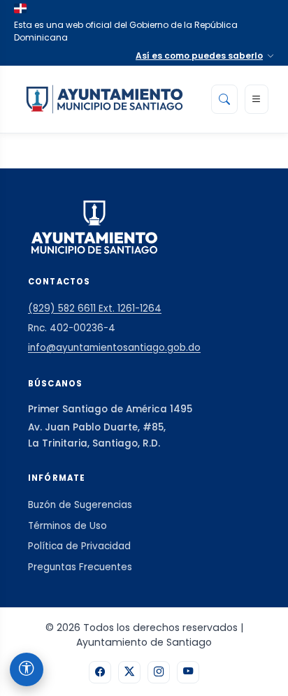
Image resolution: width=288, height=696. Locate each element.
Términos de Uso (67, 525)
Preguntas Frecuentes (80, 567)
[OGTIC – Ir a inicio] (104, 99)
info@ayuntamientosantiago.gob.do (114, 347)
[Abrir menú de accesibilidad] (26, 669)
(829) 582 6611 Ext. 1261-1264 (94, 308)
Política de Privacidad (79, 546)
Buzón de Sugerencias (80, 505)
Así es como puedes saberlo (199, 55)
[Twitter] (129, 672)
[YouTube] (188, 672)
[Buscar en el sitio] (224, 99)
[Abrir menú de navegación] (256, 99)
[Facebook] (100, 672)
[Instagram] (158, 672)
